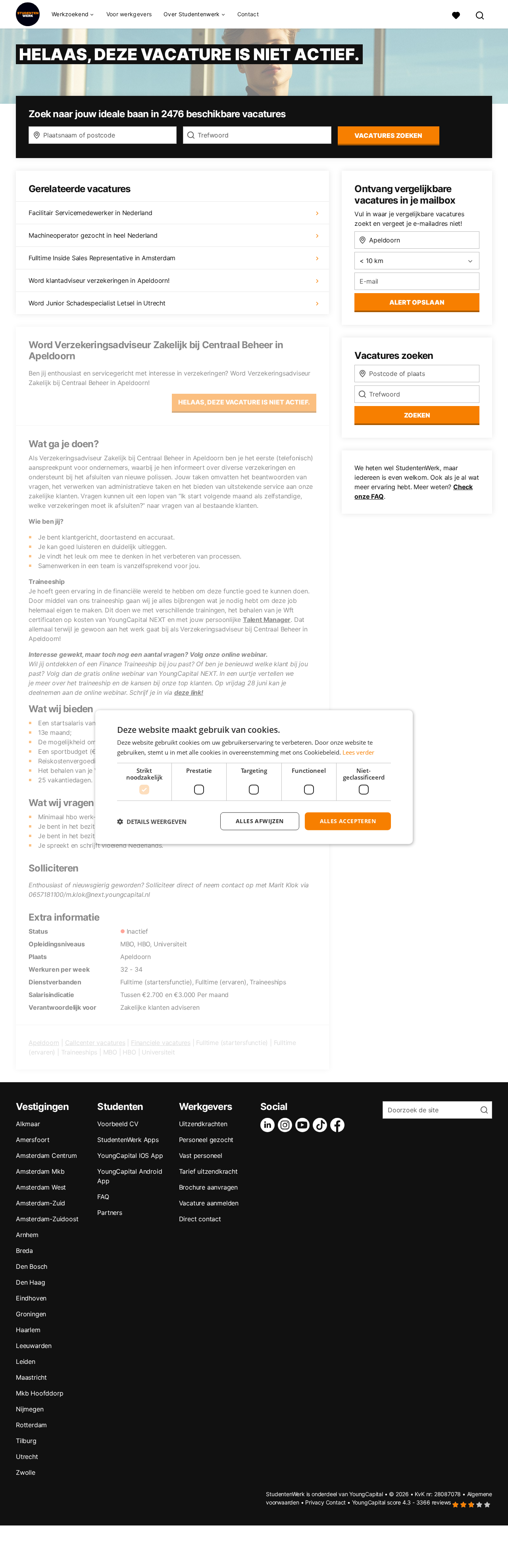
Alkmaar (28, 1124)
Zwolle (25, 1472)
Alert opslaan (416, 302)
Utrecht (27, 1457)
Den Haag (30, 1282)
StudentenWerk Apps (127, 1140)
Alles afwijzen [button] (260, 821)
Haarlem (28, 1330)
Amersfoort (33, 1140)
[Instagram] (286, 1125)
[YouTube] (304, 1125)
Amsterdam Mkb (40, 1171)
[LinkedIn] (269, 1125)
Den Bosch (31, 1266)
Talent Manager (267, 620)
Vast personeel (200, 1155)
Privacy (314, 1502)
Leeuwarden (34, 1346)
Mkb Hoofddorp (39, 1393)
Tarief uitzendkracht (208, 1171)
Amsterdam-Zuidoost (47, 1219)
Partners (109, 1213)
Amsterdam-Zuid (40, 1203)
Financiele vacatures (160, 1043)
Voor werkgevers (129, 14)
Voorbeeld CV (118, 1124)
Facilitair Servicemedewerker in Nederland (90, 213)
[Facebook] (339, 1125)
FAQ (103, 1197)
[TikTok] (321, 1125)
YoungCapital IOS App (130, 1155)
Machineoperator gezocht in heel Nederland (93, 235)
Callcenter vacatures (95, 1043)
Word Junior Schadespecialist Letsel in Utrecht (97, 303)
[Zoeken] (480, 14)
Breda (24, 1251)
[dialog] (254, 777)
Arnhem (27, 1235)
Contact (248, 14)
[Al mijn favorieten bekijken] (456, 14)
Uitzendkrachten (203, 1124)
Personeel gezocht (206, 1140)
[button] (152, 821)
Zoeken (417, 415)
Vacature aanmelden (209, 1203)
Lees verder (358, 752)
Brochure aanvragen (208, 1187)
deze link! (188, 692)
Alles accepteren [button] (348, 821)
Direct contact (200, 1219)
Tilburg (26, 1441)
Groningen (31, 1314)
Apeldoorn (44, 1043)
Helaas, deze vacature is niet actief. (244, 402)
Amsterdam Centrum (46, 1155)
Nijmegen (29, 1409)
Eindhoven (31, 1298)
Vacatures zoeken (388, 135)
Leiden (25, 1361)
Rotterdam (31, 1425)
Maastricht (31, 1377)
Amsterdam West (41, 1187)
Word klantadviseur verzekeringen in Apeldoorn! (99, 280)
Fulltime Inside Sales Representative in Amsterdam (102, 258)
